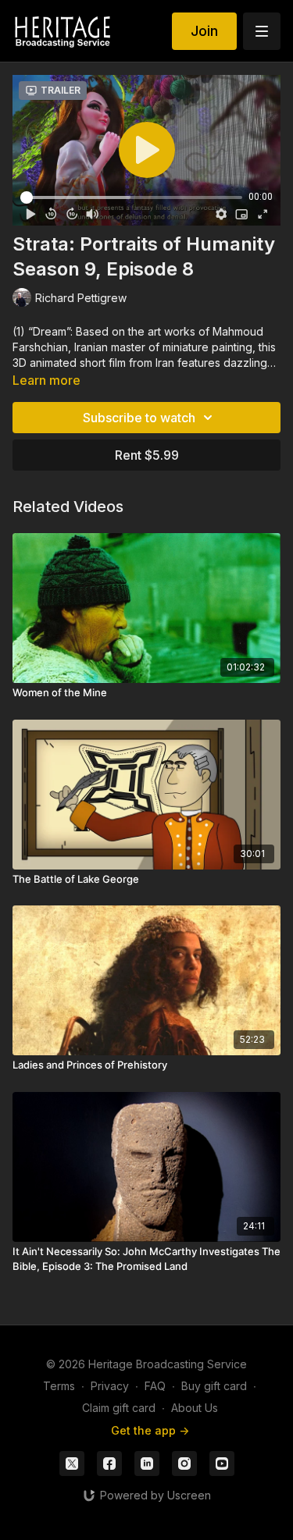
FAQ (155, 1385)
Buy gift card (214, 1385)
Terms (59, 1385)
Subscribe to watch (139, 417)
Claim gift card (118, 1407)
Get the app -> (150, 1430)
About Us (194, 1407)
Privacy (110, 1385)
